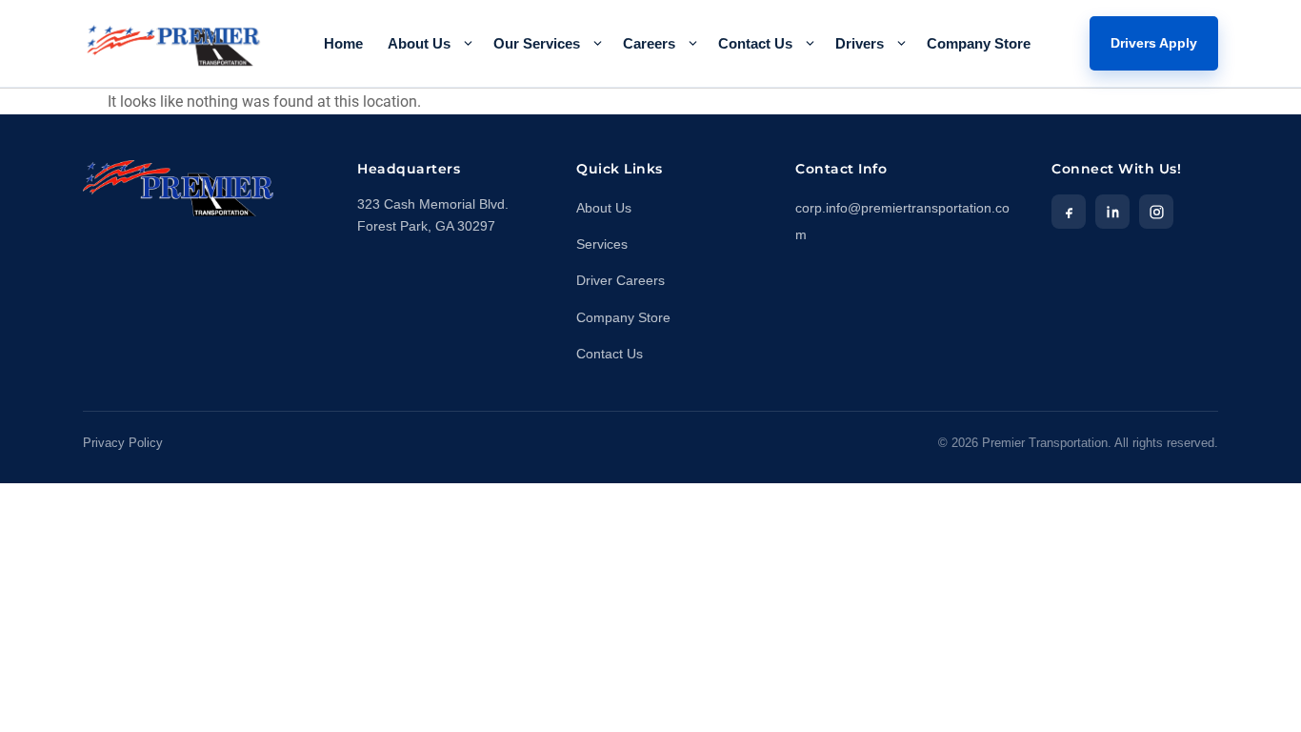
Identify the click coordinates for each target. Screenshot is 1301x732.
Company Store (979, 43)
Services (602, 244)
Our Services (536, 43)
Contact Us (755, 43)
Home (343, 43)
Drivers (859, 43)
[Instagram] (1156, 211)
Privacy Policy (123, 443)
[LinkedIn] (1112, 211)
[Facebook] (1068, 211)
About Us (419, 43)
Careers (649, 43)
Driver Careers (620, 281)
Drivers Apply (1154, 43)
